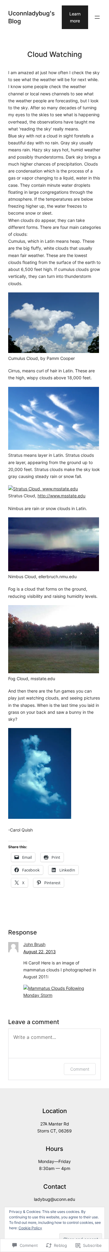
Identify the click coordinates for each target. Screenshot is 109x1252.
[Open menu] (97, 17)
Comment (79, 1069)
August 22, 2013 (39, 951)
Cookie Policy (30, 1228)
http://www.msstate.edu (61, 495)
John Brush (34, 944)
